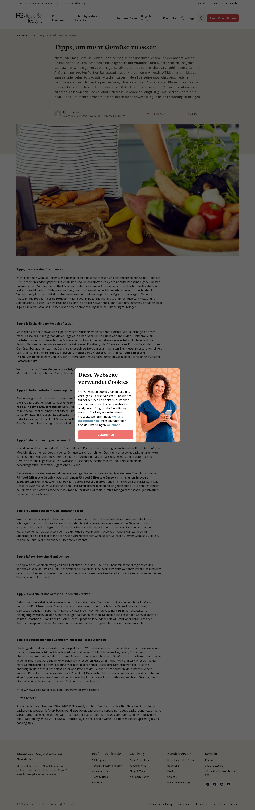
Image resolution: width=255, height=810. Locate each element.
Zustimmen (106, 435)
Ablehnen (113, 425)
